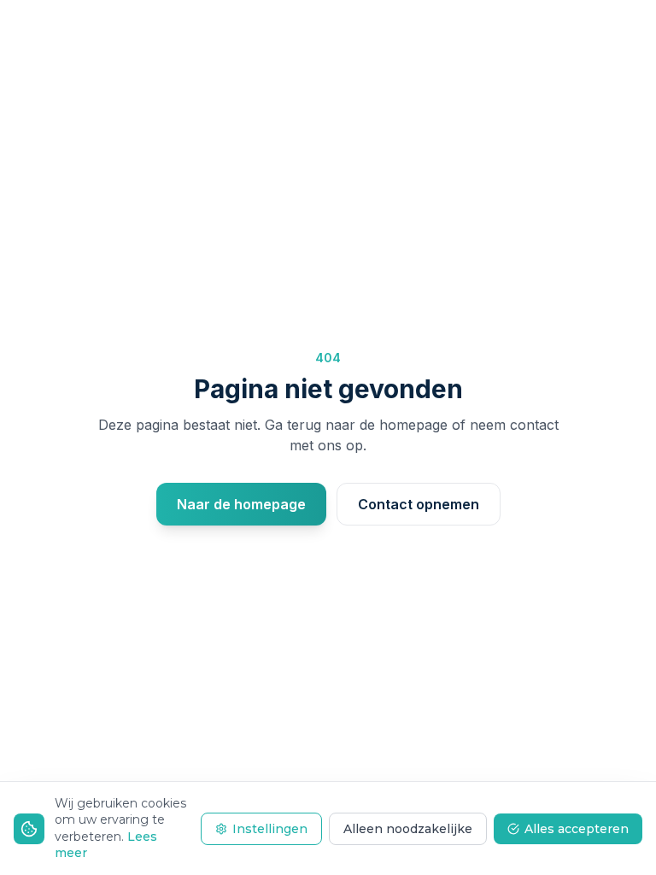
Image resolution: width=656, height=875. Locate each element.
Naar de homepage (241, 504)
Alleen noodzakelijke (407, 829)
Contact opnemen (418, 504)
